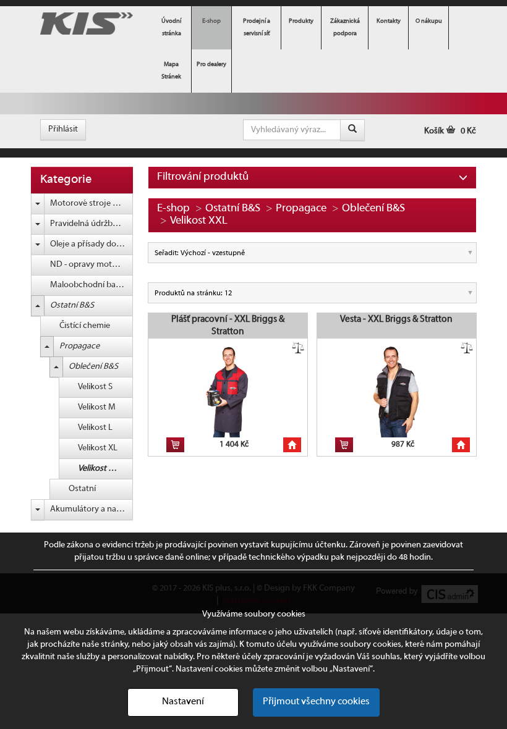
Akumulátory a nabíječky (91, 509)
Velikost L (95, 427)
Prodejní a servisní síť (256, 27)
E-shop (211, 21)
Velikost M (97, 407)
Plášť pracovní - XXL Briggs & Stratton (227, 325)
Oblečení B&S (93, 366)
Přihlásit (63, 129)
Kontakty (389, 21)
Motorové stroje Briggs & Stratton (91, 203)
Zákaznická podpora (345, 27)
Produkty (301, 21)
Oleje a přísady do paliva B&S (91, 244)
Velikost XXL (100, 468)
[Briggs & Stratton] (86, 23)
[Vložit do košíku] (175, 445)
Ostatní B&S (72, 305)
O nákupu (428, 21)
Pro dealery (211, 64)
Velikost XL (97, 448)
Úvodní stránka (171, 27)
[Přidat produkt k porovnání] (298, 348)
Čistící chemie (84, 326)
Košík (450, 131)
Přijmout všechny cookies (316, 702)
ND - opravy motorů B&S (91, 264)
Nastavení (183, 702)
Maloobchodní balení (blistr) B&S (91, 285)
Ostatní (82, 489)
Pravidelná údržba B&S (91, 224)
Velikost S (95, 387)
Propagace (79, 346)
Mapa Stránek (171, 70)
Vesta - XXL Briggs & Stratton (396, 319)
